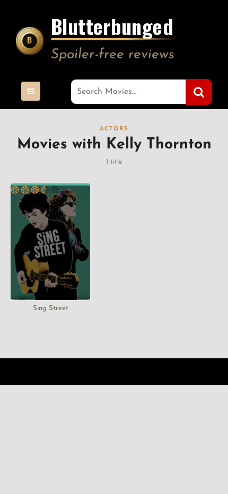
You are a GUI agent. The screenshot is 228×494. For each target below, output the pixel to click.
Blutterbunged (112, 28)
